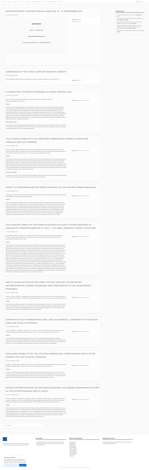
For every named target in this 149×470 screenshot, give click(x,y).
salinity (49, 260)
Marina (9, 15)
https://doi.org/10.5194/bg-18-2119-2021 (50, 332)
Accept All (23, 465)
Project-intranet (51, 1)
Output (21, 1)
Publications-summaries (83, 100)
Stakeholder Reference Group (34, 1)
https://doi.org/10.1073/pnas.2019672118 (51, 402)
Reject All (15, 465)
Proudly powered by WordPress (67, 467)
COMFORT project (6, 1)
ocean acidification (10, 246)
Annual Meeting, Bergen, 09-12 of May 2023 (126, 15)
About (14, 1)
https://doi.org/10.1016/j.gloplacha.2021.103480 (16, 239)
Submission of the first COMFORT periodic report (36, 72)
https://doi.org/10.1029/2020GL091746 (24, 196)
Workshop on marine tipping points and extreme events (129, 30)
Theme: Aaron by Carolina (83, 467)
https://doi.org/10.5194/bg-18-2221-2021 (58, 298)
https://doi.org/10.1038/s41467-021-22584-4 (15, 101)
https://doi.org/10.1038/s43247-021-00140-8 (40, 153)
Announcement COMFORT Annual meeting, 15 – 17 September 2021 (44, 11)
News (79, 19)
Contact (60, 1)
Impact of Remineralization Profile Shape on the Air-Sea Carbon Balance (51, 187)
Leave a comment (77, 21)
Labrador (21, 261)
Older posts (9, 425)
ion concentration (37, 246)
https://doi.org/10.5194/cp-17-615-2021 (44, 366)
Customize (8, 465)
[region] (15, 461)
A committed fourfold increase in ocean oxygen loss (39, 92)
